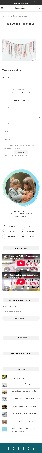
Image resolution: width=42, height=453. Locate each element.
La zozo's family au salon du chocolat (24, 406)
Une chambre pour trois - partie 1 (23, 384)
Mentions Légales (33, 2)
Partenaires (21, 2)
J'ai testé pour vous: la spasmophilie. (24, 391)
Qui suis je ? (12, 2)
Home (4, 16)
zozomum (25, 27)
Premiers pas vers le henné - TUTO (23, 421)
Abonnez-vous (21, 318)
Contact (17, 4)
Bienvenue (24, 4)
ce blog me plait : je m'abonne (17, 156)
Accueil (4, 2)
